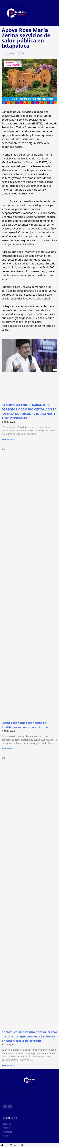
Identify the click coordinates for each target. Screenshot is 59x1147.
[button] (45, 13)
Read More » (8, 439)
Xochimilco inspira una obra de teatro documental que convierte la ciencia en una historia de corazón (29, 1036)
